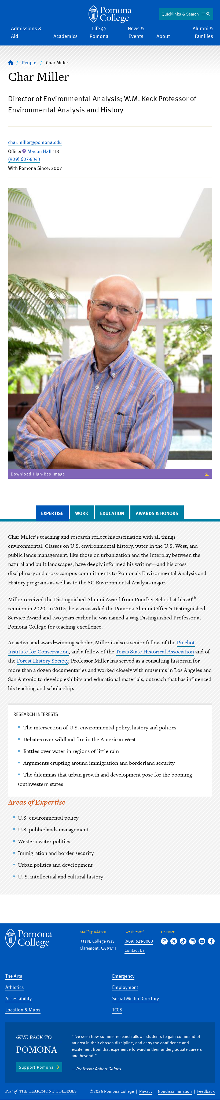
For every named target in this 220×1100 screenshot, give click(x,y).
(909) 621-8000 (138, 941)
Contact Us (134, 950)
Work (81, 513)
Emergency (123, 975)
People (29, 62)
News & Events (136, 32)
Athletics (14, 987)
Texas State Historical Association (155, 651)
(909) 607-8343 (24, 158)
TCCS (117, 1009)
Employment (125, 987)
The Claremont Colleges (47, 1091)
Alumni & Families (203, 32)
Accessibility (18, 998)
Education (112, 513)
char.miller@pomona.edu (35, 142)
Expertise (52, 513)
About (163, 36)
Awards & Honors (157, 513)
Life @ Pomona (99, 32)
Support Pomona (36, 1067)
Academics (65, 36)
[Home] (110, 14)
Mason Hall (39, 151)
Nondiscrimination (175, 1091)
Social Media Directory (135, 998)
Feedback (206, 1091)
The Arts (13, 975)
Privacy (145, 1091)
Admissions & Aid (26, 32)
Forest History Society (42, 660)
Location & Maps (23, 1009)
